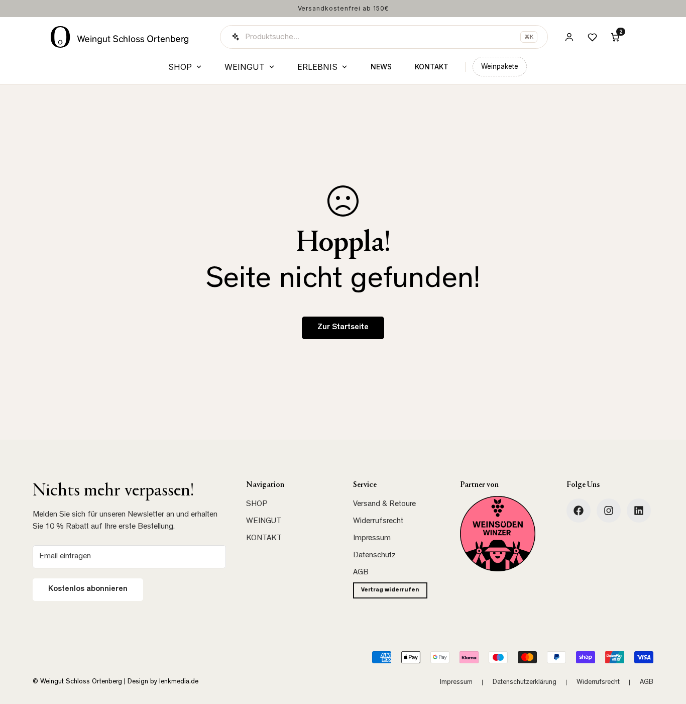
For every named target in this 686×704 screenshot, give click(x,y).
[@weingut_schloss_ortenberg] (609, 510)
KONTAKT (431, 66)
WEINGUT (244, 67)
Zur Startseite (343, 328)
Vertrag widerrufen (390, 590)
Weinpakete (499, 66)
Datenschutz (374, 556)
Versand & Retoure (384, 504)
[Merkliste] (592, 37)
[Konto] (569, 37)
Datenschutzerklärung (524, 682)
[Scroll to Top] (666, 649)
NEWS (381, 66)
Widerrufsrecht (378, 522)
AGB (361, 573)
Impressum (372, 539)
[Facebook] (578, 510)
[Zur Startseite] (120, 37)
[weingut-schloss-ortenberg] (639, 510)
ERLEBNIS (317, 67)
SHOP (180, 67)
